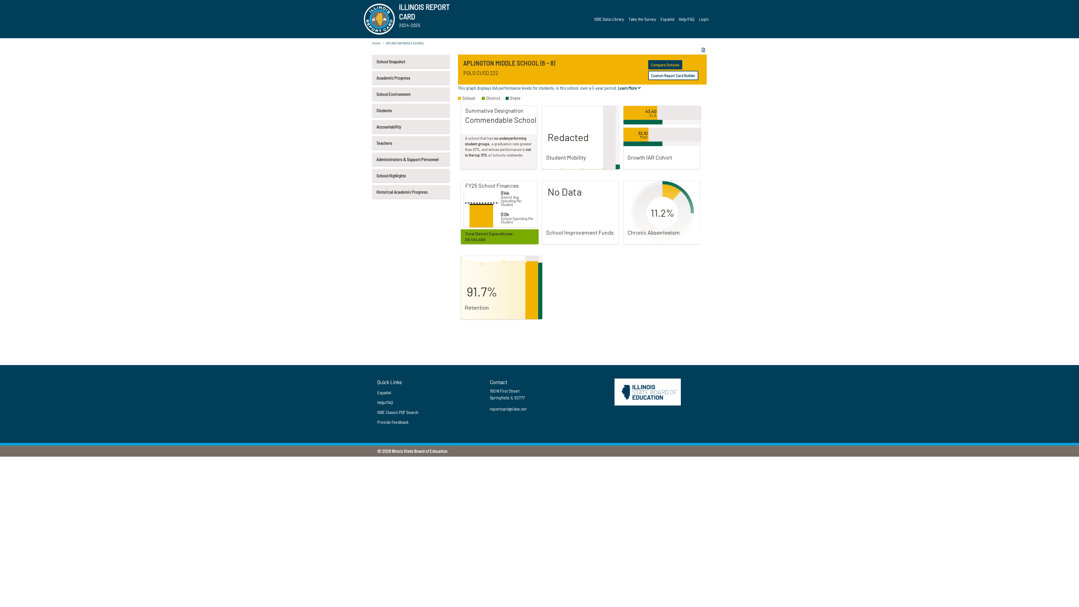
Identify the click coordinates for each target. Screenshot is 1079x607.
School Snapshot (391, 61)
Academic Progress (393, 77)
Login (704, 19)
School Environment (394, 94)
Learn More (628, 87)
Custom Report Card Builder (673, 75)
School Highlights (391, 175)
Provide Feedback (393, 422)
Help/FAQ (687, 19)
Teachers (384, 143)
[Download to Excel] (703, 50)
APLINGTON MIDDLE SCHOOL (405, 43)
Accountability (389, 126)
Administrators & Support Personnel (408, 159)
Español (667, 19)
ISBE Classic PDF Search (397, 412)
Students (384, 110)
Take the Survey (642, 19)
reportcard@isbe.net (508, 408)
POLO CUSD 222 (480, 72)
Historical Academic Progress (402, 191)
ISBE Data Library (609, 19)
